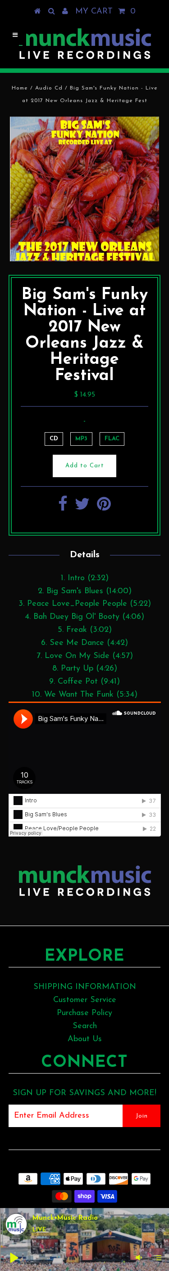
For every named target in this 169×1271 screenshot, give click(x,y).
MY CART (105, 12)
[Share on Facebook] (63, 508)
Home (20, 88)
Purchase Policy (84, 1013)
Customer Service (84, 1000)
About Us (85, 1039)
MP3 (81, 439)
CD (54, 439)
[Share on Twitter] (82, 508)
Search (85, 1026)
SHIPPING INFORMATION (84, 987)
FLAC (112, 439)
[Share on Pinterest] (104, 508)
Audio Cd (49, 88)
